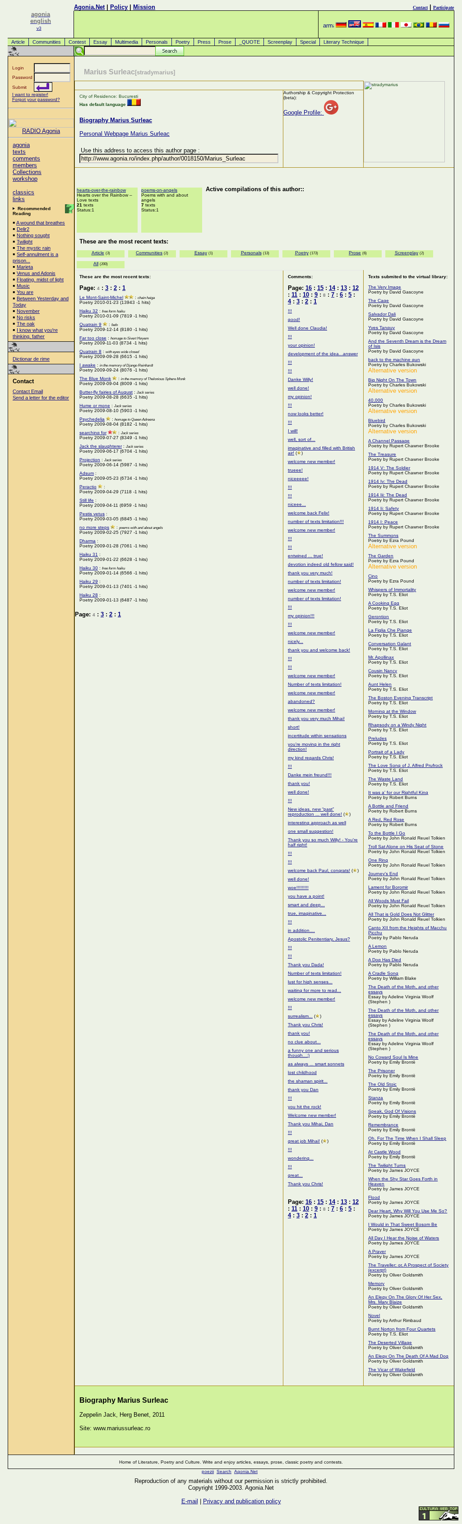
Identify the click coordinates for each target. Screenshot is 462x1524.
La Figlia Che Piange (390, 630)
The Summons (383, 535)
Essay (100, 42)
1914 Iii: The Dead (387, 494)
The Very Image (384, 287)
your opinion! (301, 345)
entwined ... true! (305, 555)
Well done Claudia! (307, 328)
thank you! (299, 783)
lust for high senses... (310, 981)
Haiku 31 (88, 554)
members (25, 165)
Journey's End (383, 873)
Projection (89, 459)
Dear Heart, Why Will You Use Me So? (407, 1210)
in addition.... (301, 930)
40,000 (375, 400)
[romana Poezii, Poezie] (431, 25)
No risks (26, 317)
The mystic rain (34, 248)
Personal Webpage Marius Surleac (124, 133)
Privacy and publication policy (242, 1501)
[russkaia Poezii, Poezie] (444, 25)
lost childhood (302, 1072)
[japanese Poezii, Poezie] (406, 25)
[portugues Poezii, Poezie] (418, 25)
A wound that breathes (40, 222)
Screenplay (280, 42)
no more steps (94, 527)
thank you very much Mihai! (316, 718)
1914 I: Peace (383, 521)
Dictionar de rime (31, 359)
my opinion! (300, 396)
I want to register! (30, 94)
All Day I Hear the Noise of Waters (403, 1237)
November (28, 311)
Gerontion (378, 616)
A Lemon (377, 946)
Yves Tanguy (381, 327)
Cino (373, 576)
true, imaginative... (307, 913)
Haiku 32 (88, 310)
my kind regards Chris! (311, 757)
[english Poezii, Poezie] (354, 25)
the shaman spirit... (308, 1081)
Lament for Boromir (388, 887)
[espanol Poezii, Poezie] (368, 25)
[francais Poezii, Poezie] (380, 25)
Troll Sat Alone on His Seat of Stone (406, 846)
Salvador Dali (382, 314)
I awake (87, 365)
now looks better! (305, 413)
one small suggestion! (310, 831)
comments (26, 158)
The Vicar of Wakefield (391, 1369)
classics (23, 192)
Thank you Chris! (305, 1024)
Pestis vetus (92, 513)
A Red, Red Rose (386, 819)
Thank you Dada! (306, 964)
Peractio (88, 486)
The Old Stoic (382, 1084)
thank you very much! (310, 572)
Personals (157, 42)
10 (306, 294)
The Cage (378, 300)
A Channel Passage (389, 440)
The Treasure (382, 454)
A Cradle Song (383, 973)
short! (294, 727)
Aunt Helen (380, 684)
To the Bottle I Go (386, 833)
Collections (27, 172)
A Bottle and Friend (388, 805)
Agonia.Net (89, 7)
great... (295, 1175)
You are (25, 292)
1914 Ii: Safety (383, 508)
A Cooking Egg (383, 603)
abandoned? (301, 701)
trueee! (295, 470)
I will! (293, 430)
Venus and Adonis (36, 273)
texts (19, 151)
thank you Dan (303, 1089)
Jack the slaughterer (100, 446)
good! (294, 319)
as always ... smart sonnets (316, 1063)
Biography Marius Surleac (115, 120)
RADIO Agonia (41, 131)
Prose (224, 42)
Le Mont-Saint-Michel (101, 297)
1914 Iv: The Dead (387, 481)
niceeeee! (298, 478)
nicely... (295, 641)
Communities (46, 42)
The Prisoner (381, 1070)
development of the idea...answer (323, 353)
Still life (86, 500)
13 (344, 288)
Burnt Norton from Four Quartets (401, 1329)
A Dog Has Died (384, 959)
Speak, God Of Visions (392, 1111)
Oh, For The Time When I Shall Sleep (407, 1138)
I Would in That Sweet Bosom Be (402, 1224)
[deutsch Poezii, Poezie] (341, 25)
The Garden (380, 555)
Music (23, 286)
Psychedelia (92, 419)
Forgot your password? (36, 99)
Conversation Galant (389, 643)
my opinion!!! (301, 615)
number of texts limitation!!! (316, 521)
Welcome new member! (312, 1115)
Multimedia (126, 42)
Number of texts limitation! (315, 684)
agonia (21, 145)
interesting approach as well (317, 822)
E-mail (189, 1501)
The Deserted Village (390, 1342)
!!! (290, 310)
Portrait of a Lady (386, 751)
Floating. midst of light (40, 279)
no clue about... (304, 1041)
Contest (77, 42)
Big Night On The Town (392, 379)
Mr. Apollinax (381, 657)
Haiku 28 (88, 594)
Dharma (87, 540)
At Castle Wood (384, 1151)
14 (332, 288)
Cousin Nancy (382, 670)
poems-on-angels (159, 190)
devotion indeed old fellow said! (321, 564)
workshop (25, 178)
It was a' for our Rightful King (398, 792)
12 (355, 288)
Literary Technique (343, 42)
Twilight (24, 241)
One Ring (378, 860)
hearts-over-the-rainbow (101, 190)
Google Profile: (303, 112)
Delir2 (23, 229)
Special (308, 42)
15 (320, 288)
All (95, 263)
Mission (144, 7)
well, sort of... (301, 439)
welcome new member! (311, 461)
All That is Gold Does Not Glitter (401, 914)
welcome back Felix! (308, 512)
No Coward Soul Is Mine (393, 1057)
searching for (92, 432)
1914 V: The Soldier (389, 467)
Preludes (377, 738)
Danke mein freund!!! (310, 774)
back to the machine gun (394, 359)
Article (18, 42)
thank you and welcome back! (319, 649)
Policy (119, 7)
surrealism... (300, 1016)
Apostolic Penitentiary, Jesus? (319, 938)
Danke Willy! (300, 379)
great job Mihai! (304, 1140)
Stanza (375, 1097)
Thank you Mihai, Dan (310, 1123)
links (19, 199)
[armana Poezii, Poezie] (328, 25)
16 (308, 288)
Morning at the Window (392, 711)
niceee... (297, 504)
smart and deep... (306, 904)
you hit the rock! (304, 1106)
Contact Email (28, 391)
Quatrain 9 (90, 324)
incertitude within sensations (317, 735)
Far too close (92, 337)
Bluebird (376, 420)
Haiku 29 (88, 581)
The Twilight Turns (387, 1165)
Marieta (25, 267)
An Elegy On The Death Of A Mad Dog (408, 1356)
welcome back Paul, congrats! (319, 870)
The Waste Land (385, 778)
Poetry (183, 42)
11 (294, 294)
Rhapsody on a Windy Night (397, 724)
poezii (208, 1471)
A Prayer (377, 1251)
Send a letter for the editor (41, 397)
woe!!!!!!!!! (298, 887)
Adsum (86, 473)
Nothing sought (33, 235)
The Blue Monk (95, 378)
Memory (376, 1283)
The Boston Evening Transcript (400, 697)
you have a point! (306, 896)
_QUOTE (249, 42)
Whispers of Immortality (392, 589)
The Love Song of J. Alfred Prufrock (405, 765)
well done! (298, 388)
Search (224, 1471)
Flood (374, 1197)
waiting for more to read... (314, 990)
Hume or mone (94, 405)
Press (204, 42)
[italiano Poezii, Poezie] (393, 25)
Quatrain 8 (90, 351)
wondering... (301, 1158)
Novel (374, 1315)
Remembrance (383, 1124)
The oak (26, 323)
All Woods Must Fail (388, 900)
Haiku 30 (88, 567)
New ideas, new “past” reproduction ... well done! (315, 812)
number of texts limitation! (314, 581)
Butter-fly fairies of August (106, 392)
